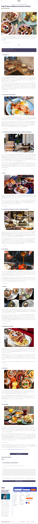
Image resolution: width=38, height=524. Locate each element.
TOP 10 (9, 8)
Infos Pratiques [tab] (5, 91)
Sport (20, 497)
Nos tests (14, 501)
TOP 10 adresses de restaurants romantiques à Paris (15, 449)
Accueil (12, 4)
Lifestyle (14, 500)
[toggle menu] (1, 1)
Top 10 (20, 501)
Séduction (14, 505)
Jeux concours (22, 504)
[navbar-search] (36, 1)
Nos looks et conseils (15, 497)
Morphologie (15, 504)
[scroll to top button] (36, 522)
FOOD (6, 8)
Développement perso (22, 496)
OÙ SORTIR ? (15, 4)
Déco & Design (22, 500)
